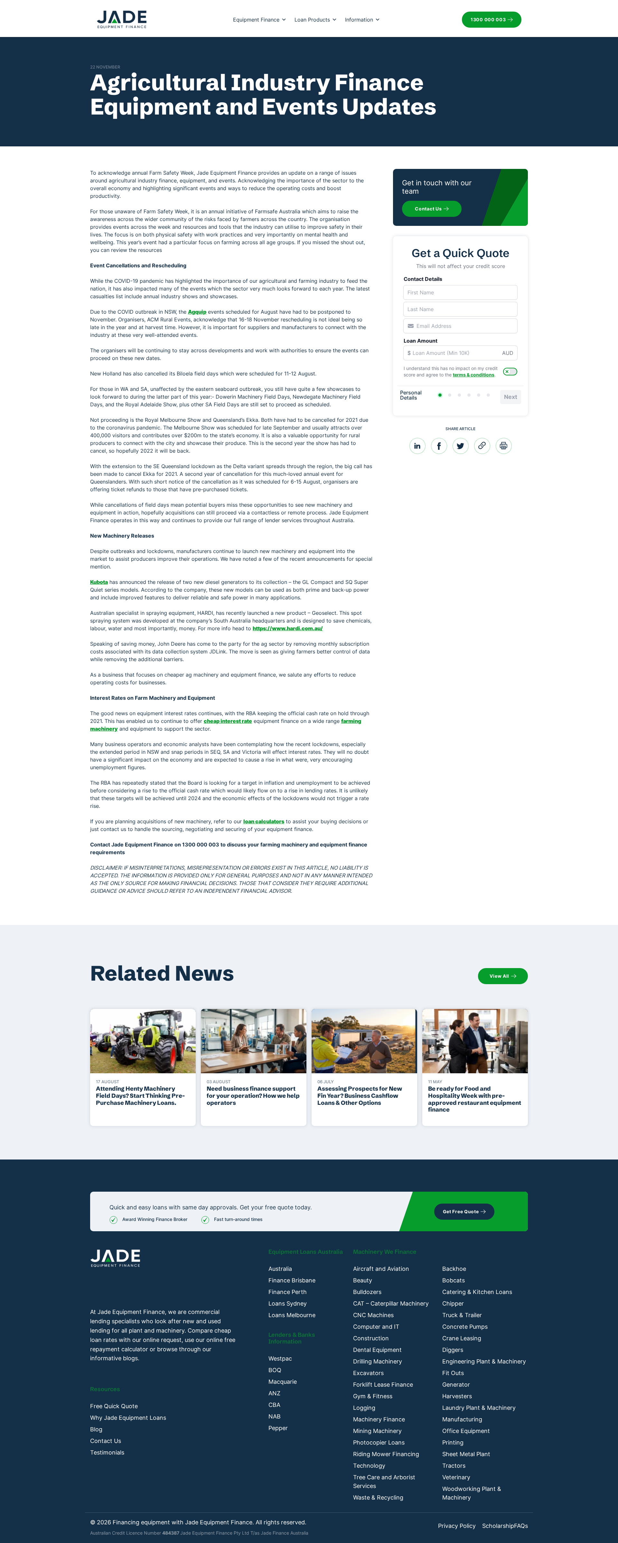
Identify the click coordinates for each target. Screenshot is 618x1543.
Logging (364, 1407)
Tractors (453, 1465)
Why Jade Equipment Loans (128, 1417)
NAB (274, 1416)
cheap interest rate (228, 721)
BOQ (274, 1370)
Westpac (280, 1358)
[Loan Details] (459, 395)
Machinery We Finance (385, 1251)
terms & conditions (473, 374)
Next (510, 396)
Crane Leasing (461, 1338)
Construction (371, 1338)
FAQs (521, 1526)
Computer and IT (376, 1326)
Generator (456, 1384)
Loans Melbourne (291, 1315)
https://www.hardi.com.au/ (288, 628)
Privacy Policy (457, 1526)
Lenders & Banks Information (291, 1338)
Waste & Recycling (378, 1497)
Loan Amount (420, 340)
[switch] (510, 371)
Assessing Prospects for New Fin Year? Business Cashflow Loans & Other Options (359, 1095)
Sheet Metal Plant (466, 1454)
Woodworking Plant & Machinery (471, 1493)
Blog (96, 1429)
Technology (369, 1465)
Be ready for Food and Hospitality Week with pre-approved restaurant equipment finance (474, 1099)
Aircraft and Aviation (381, 1268)
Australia (280, 1268)
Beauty (362, 1280)
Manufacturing (462, 1419)
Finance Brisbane (291, 1280)
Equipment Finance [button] (256, 19)
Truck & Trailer (462, 1315)
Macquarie (282, 1381)
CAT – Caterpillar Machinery (391, 1303)
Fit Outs (453, 1373)
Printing (453, 1442)
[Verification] (449, 395)
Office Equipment (466, 1431)
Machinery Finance (379, 1419)
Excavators (368, 1373)
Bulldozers (367, 1292)
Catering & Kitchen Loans (477, 1292)
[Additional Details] (478, 395)
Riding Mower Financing (386, 1454)
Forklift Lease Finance (383, 1384)
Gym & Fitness (372, 1396)
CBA (274, 1404)
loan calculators (263, 821)
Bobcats (453, 1280)
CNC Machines (373, 1315)
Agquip (197, 312)
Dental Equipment (377, 1349)
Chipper (453, 1303)
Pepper (278, 1428)
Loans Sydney (287, 1303)
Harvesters (457, 1396)
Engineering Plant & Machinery (484, 1361)
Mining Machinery (377, 1431)
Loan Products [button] (312, 19)
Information (359, 19)
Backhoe (454, 1268)
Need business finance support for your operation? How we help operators (253, 1095)
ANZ (274, 1393)
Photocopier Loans (379, 1442)
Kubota (99, 582)
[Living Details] (469, 395)
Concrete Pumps (465, 1326)
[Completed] (488, 395)
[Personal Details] (440, 395)
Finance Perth (287, 1292)
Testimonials (107, 1452)
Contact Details (423, 279)
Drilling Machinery (377, 1361)
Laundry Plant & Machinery (479, 1407)
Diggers (452, 1349)
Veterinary (456, 1477)
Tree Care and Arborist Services (384, 1481)
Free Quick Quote (114, 1406)
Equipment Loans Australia (305, 1251)
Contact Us (105, 1440)
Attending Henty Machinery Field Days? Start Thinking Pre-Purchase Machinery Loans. (140, 1095)
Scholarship (498, 1526)
